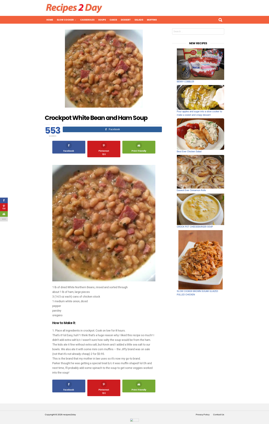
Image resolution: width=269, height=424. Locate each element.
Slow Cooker (65, 19)
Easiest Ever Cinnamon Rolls (191, 190)
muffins (152, 19)
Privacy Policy (203, 414)
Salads (138, 19)
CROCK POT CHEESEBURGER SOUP (195, 226)
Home (49, 19)
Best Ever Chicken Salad (189, 151)
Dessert (126, 19)
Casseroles (87, 19)
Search (220, 20)
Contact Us (218, 414)
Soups (102, 19)
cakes (113, 19)
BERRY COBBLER (185, 81)
